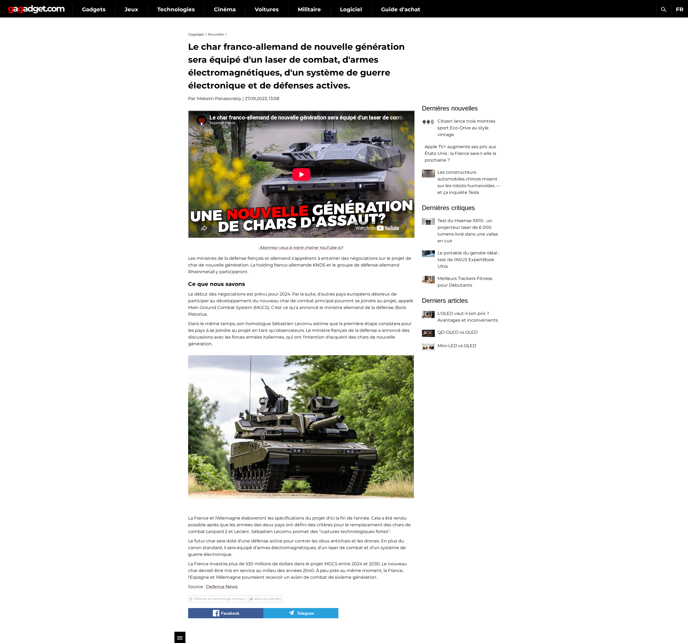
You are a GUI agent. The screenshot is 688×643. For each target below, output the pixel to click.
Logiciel (351, 9)
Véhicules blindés (267, 599)
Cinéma (225, 9)
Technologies (176, 9)
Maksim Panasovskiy (219, 98)
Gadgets (94, 9)
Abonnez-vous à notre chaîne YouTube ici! (301, 247)
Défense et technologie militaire (219, 599)
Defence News (222, 586)
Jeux (131, 9)
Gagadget (36, 7)
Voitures (267, 9)
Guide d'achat (400, 9)
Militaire (309, 9)
